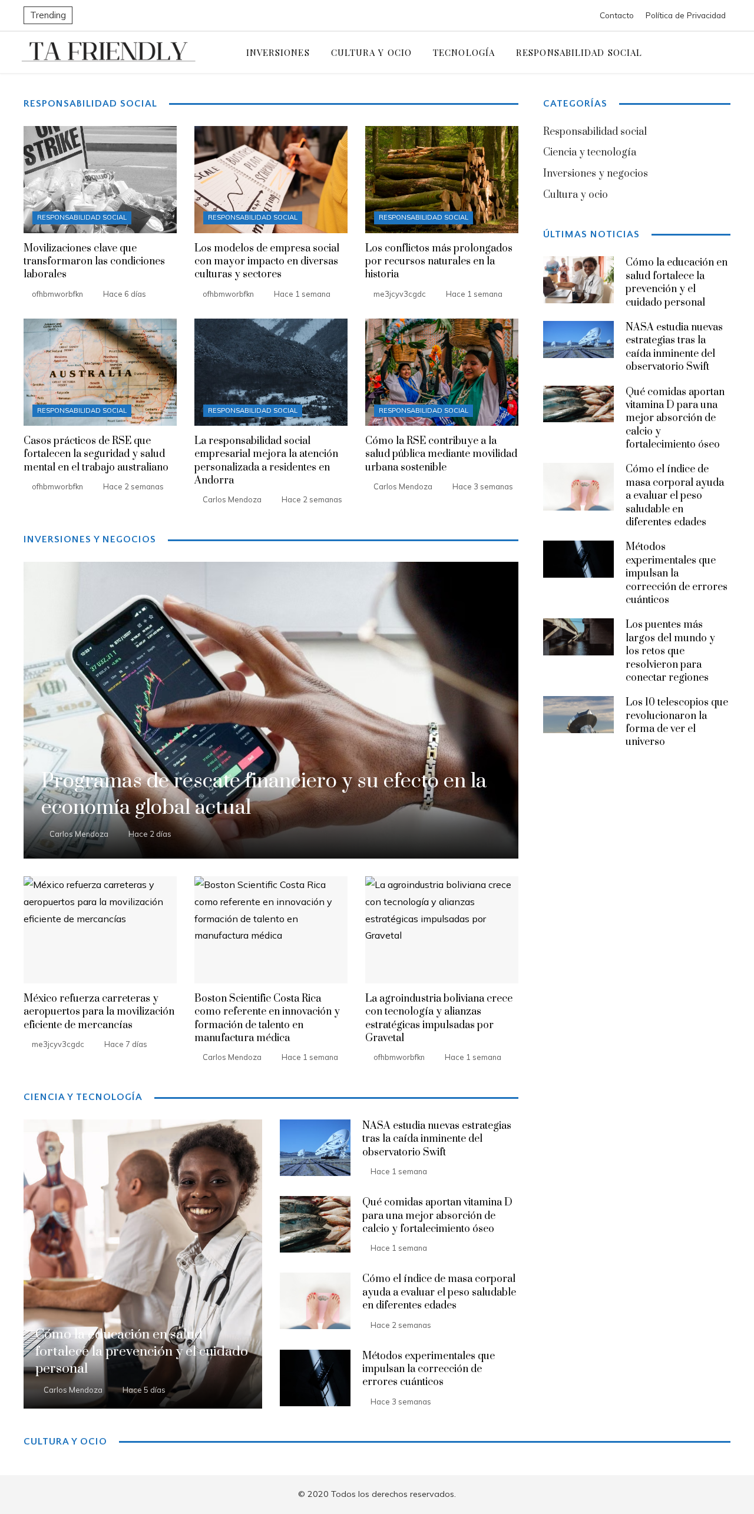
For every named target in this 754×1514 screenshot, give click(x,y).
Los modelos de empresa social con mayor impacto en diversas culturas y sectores (266, 261)
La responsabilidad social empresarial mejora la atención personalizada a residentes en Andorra (266, 461)
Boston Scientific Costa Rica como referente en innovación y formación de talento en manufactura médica (267, 1018)
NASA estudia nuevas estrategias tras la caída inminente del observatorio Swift (436, 1139)
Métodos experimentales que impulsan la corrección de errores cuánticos (428, 1369)
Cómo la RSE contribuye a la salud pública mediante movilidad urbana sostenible (441, 454)
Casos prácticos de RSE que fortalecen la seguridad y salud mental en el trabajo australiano (96, 454)
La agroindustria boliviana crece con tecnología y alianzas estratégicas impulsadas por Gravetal (438, 1018)
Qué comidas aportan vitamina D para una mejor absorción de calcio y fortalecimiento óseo (437, 1215)
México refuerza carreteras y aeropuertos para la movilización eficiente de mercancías (99, 1012)
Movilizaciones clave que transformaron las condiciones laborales (94, 261)
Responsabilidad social (82, 217)
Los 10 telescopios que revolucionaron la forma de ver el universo (677, 722)
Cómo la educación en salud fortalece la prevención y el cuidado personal (676, 282)
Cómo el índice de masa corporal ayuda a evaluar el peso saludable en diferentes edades (439, 1292)
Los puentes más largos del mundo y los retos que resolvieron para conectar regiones (670, 651)
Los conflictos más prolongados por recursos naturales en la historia (438, 261)
